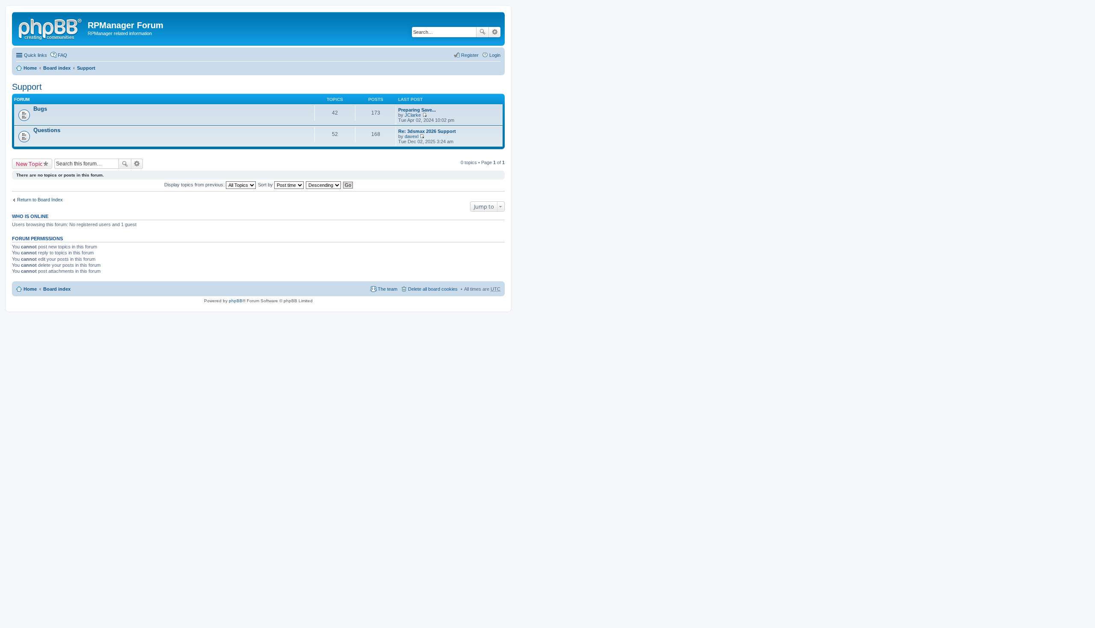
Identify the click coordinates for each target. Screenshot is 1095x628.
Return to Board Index (40, 199)
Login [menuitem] (494, 55)
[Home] (51, 27)
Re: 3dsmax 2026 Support (427, 131)
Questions (46, 130)
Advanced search (494, 32)
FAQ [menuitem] (62, 55)
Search (482, 32)
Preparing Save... (417, 109)
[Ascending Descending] (324, 184)
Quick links (35, 55)
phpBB (236, 300)
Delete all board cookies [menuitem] (433, 289)
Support (86, 68)
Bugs (40, 109)
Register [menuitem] (470, 55)
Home (30, 68)
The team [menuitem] (387, 289)
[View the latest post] (424, 115)
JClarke (413, 115)
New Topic (29, 164)
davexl (411, 136)
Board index (57, 68)
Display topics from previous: (195, 184)
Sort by (266, 184)
